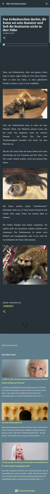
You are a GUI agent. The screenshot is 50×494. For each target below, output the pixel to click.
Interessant (8, 306)
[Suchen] (46, 4)
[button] (4, 38)
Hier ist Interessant (16, 4)
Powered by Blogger (26, 491)
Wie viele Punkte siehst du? (12, 423)
